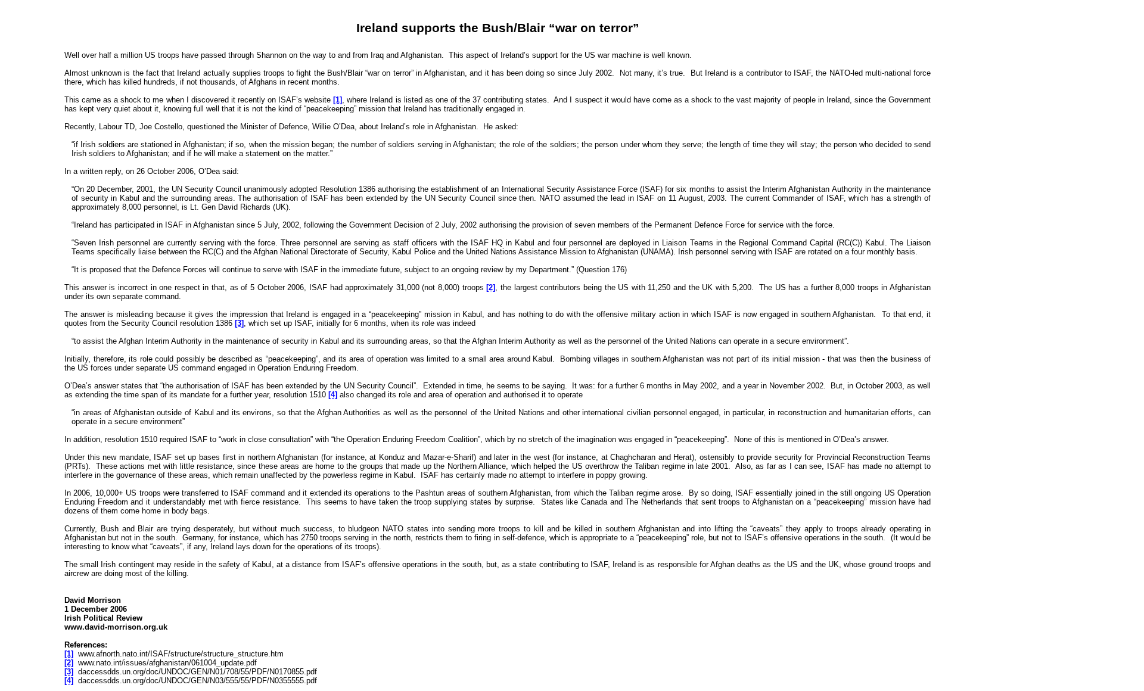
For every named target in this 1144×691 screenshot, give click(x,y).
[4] (332, 394)
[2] (490, 287)
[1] (337, 99)
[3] (239, 323)
